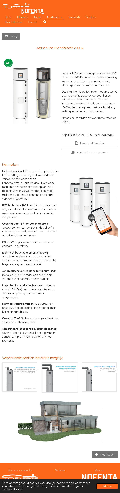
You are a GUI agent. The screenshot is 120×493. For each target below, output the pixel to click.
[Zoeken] (44, 22)
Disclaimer (60, 470)
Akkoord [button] (107, 486)
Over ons (99, 470)
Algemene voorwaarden (20, 470)
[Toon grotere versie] (20, 377)
